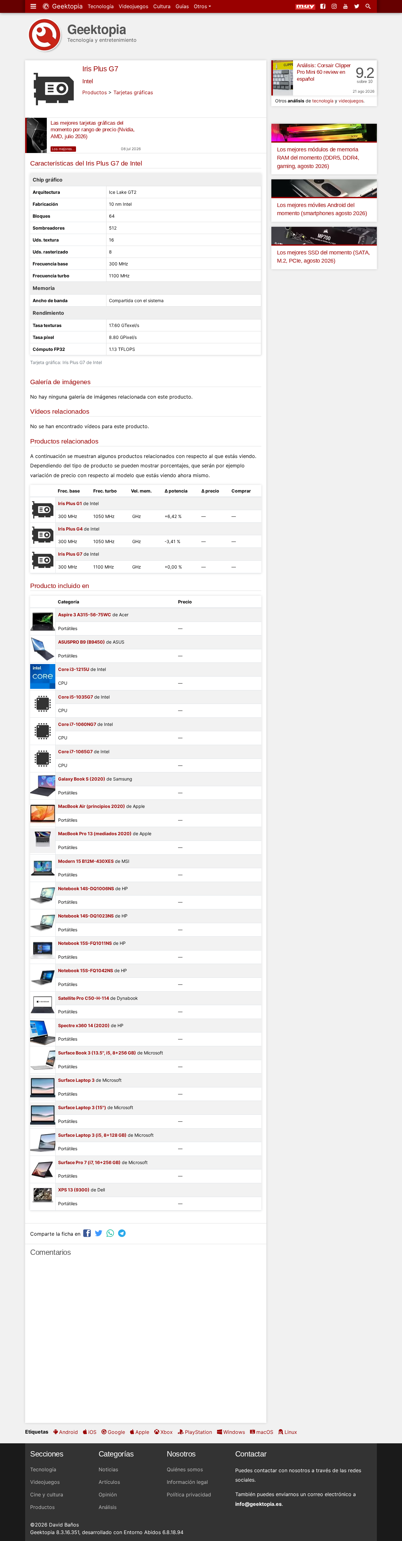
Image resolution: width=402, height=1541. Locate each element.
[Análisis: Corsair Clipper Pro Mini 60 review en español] (282, 77)
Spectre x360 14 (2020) (84, 1025)
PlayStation (198, 1432)
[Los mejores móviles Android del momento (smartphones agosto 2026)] (324, 188)
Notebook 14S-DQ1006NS (86, 888)
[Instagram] (334, 6)
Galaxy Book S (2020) (81, 778)
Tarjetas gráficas (133, 92)
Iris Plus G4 (70, 528)
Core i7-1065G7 (75, 751)
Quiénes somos (185, 1469)
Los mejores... (63, 149)
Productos (94, 92)
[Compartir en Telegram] (122, 1233)
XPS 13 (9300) (74, 1189)
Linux (291, 1432)
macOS (264, 1432)
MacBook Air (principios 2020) (91, 806)
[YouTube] (346, 6)
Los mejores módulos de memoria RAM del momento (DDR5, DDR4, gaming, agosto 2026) (318, 157)
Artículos (109, 1482)
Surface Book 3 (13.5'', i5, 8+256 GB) (97, 1052)
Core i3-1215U (73, 669)
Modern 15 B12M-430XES (86, 861)
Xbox (166, 1432)
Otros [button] (201, 6)
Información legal (187, 1482)
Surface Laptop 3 (76, 1080)
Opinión (108, 1494)
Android (68, 1432)
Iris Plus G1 (70, 503)
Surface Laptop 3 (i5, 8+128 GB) (92, 1135)
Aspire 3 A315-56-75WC (84, 614)
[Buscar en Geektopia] (368, 6)
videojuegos (351, 100)
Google (116, 1432)
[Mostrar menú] (34, 6)
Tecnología (101, 6)
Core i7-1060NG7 (77, 724)
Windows (234, 1432)
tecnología (323, 100)
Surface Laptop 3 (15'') (82, 1107)
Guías (182, 6)
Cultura (162, 6)
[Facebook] (323, 6)
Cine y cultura (46, 1494)
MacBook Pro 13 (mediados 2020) (95, 833)
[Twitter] (357, 6)
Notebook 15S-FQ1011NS (85, 943)
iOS (92, 1432)
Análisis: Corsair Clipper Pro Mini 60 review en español (324, 72)
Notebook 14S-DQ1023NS (86, 915)
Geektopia (66, 6)
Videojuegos (133, 6)
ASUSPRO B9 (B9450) (81, 642)
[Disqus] (145, 1342)
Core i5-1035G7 (75, 697)
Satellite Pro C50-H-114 (83, 998)
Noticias (108, 1469)
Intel (87, 81)
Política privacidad (189, 1494)
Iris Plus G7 (100, 69)
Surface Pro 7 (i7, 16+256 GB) (89, 1162)
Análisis (108, 1507)
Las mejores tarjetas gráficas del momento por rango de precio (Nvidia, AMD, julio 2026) (93, 130)
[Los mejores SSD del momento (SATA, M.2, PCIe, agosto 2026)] (324, 235)
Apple (142, 1432)
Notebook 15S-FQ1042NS (85, 970)
